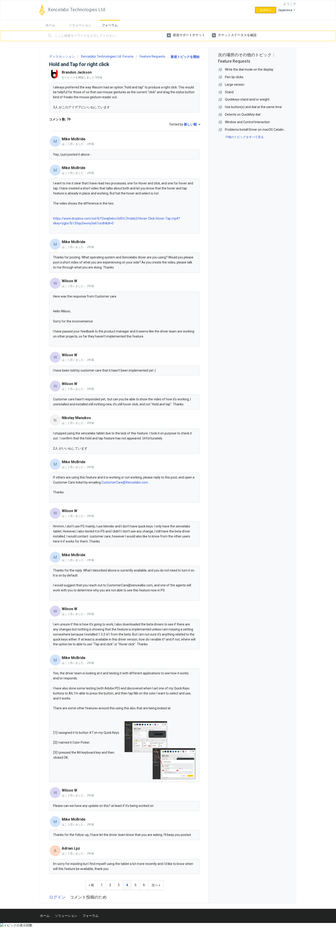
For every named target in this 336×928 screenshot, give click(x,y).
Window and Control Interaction (247, 122)
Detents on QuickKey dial (242, 114)
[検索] (49, 35)
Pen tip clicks (234, 77)
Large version (234, 84)
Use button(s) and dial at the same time (253, 107)
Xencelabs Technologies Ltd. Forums (107, 56)
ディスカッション (62, 56)
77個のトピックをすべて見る (244, 137)
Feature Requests (152, 56)
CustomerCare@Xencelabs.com (124, 482)
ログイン (57, 897)
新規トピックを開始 (185, 56)
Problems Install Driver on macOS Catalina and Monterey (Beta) (270, 129)
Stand (229, 92)
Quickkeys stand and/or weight (247, 99)
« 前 (91, 885)
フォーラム (110, 25)
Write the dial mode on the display (249, 69)
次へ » (156, 885)
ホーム (50, 25)
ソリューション (80, 25)
